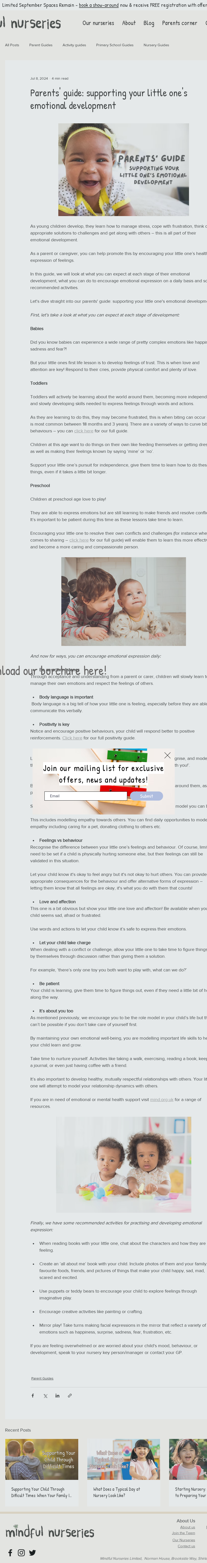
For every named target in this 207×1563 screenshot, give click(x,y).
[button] (167, 755)
